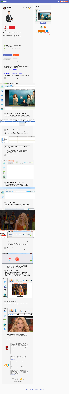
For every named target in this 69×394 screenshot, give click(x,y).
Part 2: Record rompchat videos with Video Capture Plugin (13, 73)
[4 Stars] (20, 379)
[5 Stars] (23, 379)
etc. (11, 46)
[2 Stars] (15, 379)
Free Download (64, 1)
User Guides (15, 339)
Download (43, 22)
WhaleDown (14, 69)
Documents (42, 389)
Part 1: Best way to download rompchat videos (11, 71)
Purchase (36, 389)
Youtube (5, 46)
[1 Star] (12, 379)
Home (27, 389)
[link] (45, 27)
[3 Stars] (18, 379)
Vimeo (8, 46)
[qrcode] (41, 27)
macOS (12, 51)
